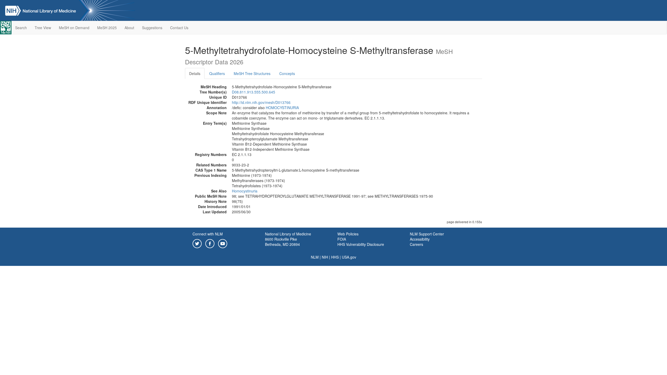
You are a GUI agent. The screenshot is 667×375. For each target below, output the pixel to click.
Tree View (43, 27)
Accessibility (420, 239)
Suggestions (152, 27)
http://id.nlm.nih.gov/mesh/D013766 (261, 102)
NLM (315, 257)
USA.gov (349, 257)
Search (21, 27)
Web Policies (348, 233)
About (129, 27)
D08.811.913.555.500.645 (253, 92)
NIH (325, 257)
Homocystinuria (244, 190)
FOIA (341, 239)
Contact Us (179, 27)
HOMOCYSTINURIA (282, 107)
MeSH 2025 (107, 27)
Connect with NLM (208, 233)
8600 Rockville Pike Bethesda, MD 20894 (282, 241)
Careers (416, 244)
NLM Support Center (427, 233)
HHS (335, 257)
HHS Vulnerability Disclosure (360, 244)
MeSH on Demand (74, 27)
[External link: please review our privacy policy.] (197, 243)
